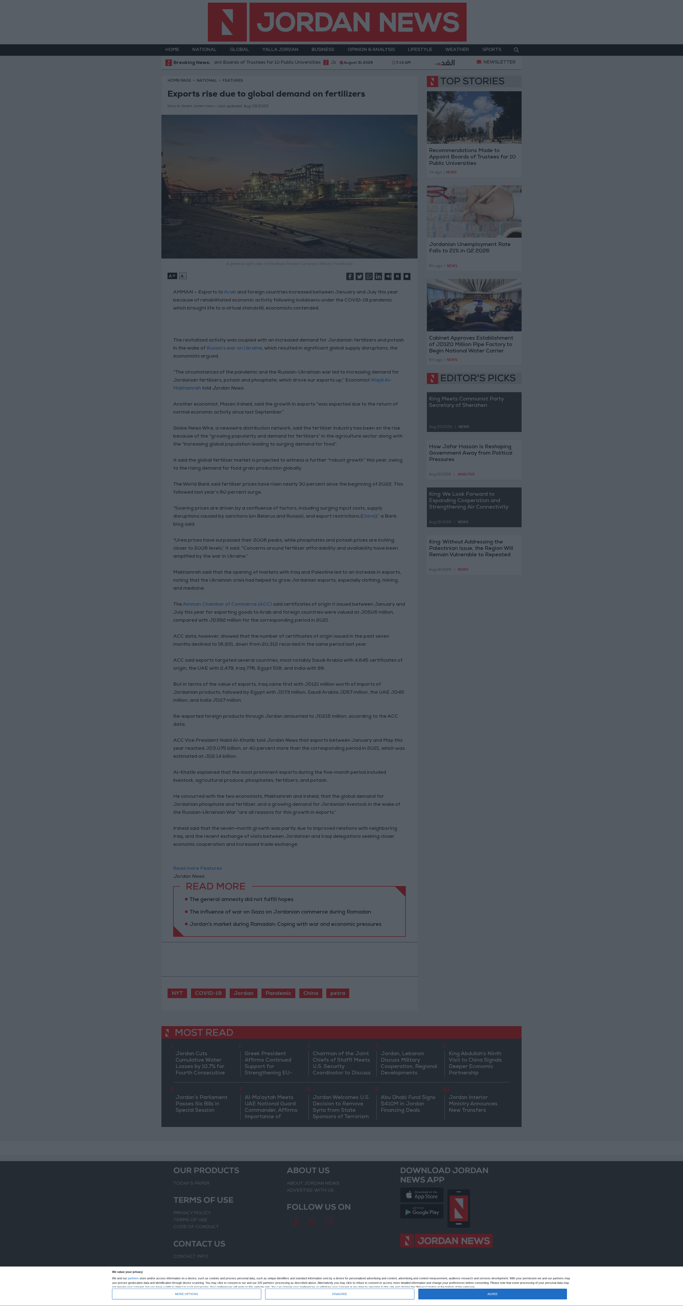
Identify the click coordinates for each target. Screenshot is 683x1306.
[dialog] (341, 1286)
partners (133, 1278)
